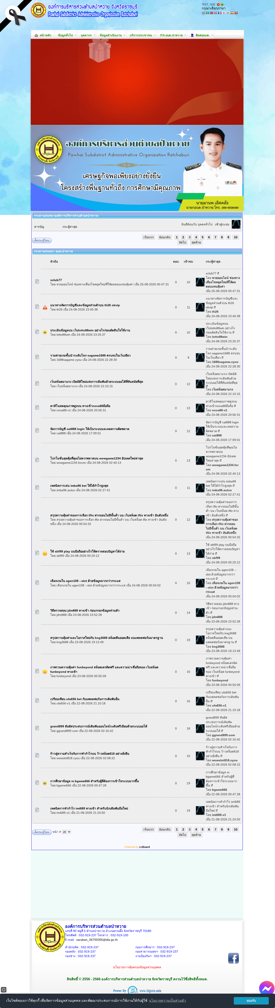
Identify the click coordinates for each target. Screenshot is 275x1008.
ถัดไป (182, 242)
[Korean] (228, 13)
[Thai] (203, 13)
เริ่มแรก (149, 237)
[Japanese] (224, 13)
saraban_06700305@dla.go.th (97, 939)
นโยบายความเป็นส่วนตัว (167, 1000)
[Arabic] (207, 13)
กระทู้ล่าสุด (70, 226)
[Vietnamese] (236, 13)
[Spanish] (232, 13)
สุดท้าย (196, 242)
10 (235, 237)
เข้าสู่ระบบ (222, 224)
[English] (215, 13)
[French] (220, 13)
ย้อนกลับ (164, 237)
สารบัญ (39, 226)
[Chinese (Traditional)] (211, 13)
